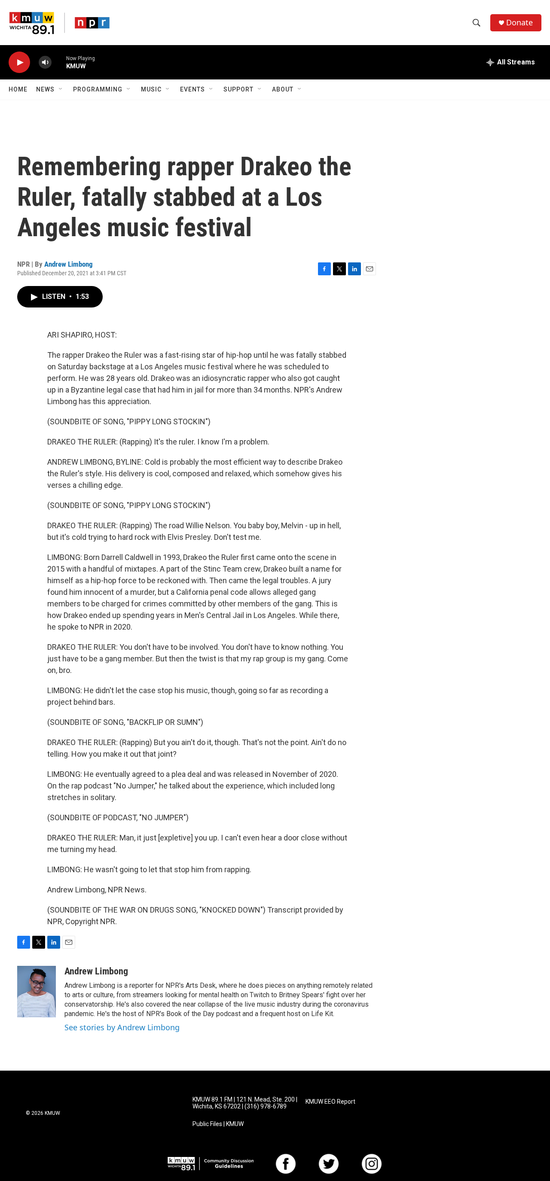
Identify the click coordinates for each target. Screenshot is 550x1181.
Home (18, 89)
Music (151, 89)
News (45, 89)
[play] (19, 62)
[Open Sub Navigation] (61, 89)
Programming (97, 89)
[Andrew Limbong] (36, 991)
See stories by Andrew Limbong (122, 1027)
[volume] (45, 62)
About (282, 89)
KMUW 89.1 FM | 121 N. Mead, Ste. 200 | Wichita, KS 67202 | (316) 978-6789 (244, 1103)
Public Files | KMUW (218, 1124)
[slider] (59, 62)
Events (192, 89)
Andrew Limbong (68, 264)
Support (238, 89)
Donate (519, 22)
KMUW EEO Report (330, 1102)
